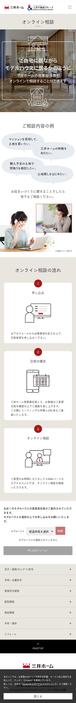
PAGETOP (38, 648)
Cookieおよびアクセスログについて (40, 684)
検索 (60, 530)
